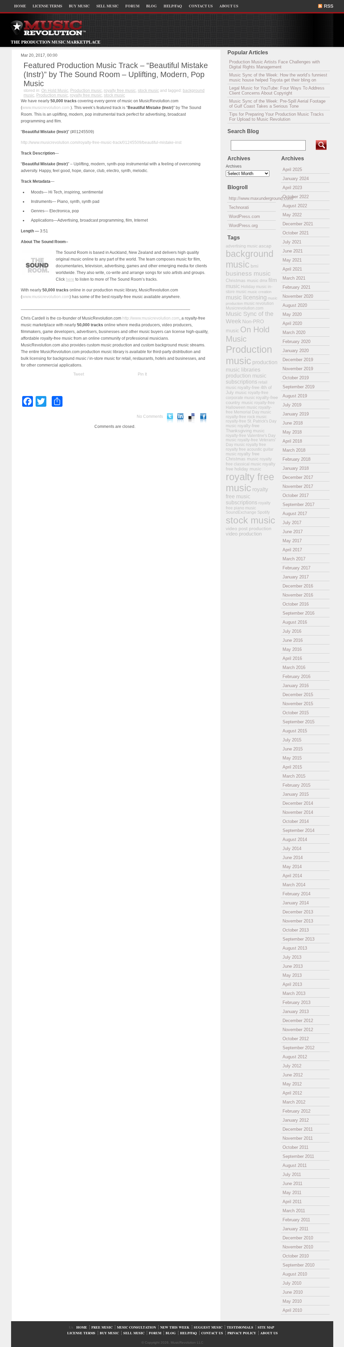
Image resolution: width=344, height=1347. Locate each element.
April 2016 (292, 658)
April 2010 (292, 1310)
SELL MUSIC (107, 6)
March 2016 (294, 667)
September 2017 (298, 504)
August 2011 (295, 1165)
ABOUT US (228, 6)
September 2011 (298, 1156)
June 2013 (293, 966)
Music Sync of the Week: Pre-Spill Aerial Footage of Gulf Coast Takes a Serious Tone (277, 104)
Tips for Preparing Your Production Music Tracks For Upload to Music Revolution (276, 117)
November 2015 (298, 703)
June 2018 (293, 423)
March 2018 (294, 450)
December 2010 (298, 1237)
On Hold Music (54, 90)
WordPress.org (243, 225)
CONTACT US (201, 6)
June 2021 (293, 251)
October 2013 (296, 930)
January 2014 (296, 902)
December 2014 (298, 803)
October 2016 (296, 604)
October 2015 (296, 712)
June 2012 (293, 1074)
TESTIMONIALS (240, 1327)
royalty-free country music (252, 400)
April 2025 (292, 169)
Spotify (263, 512)
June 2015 (293, 748)
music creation (259, 292)
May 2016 (292, 649)
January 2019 (296, 413)
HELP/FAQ (173, 6)
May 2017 (292, 540)
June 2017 (293, 531)
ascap (265, 245)
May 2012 (292, 1083)
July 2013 (292, 957)
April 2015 (292, 767)
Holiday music (254, 286)
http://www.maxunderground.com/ (252, 198)
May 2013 (292, 975)
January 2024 (296, 178)
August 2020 (295, 305)
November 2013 (298, 920)
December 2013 (298, 911)
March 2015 (294, 776)
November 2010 (298, 1246)
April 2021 (292, 269)
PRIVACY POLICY (241, 1333)
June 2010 (293, 1292)
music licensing (246, 297)
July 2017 (292, 522)
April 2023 (292, 187)
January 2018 (296, 468)
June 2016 (293, 640)
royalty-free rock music (246, 416)
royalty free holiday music (250, 466)
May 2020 (292, 314)
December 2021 (298, 223)
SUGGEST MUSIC (208, 1327)
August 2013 (295, 948)
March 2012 (294, 1102)
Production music (86, 90)
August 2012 (295, 1056)
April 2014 (292, 875)
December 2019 (298, 359)
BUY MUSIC (79, 6)
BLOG (151, 6)
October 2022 (296, 196)
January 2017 (296, 576)
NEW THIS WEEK (174, 1327)
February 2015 (296, 785)
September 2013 (298, 939)
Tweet (78, 374)
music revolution (259, 303)
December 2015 (298, 694)
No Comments (150, 416)
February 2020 (296, 341)
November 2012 (298, 1029)
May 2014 (292, 866)
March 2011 (294, 1210)
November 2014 (298, 812)
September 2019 (298, 386)
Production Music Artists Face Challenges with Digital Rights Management (274, 64)
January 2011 (295, 1228)
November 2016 (298, 595)
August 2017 (295, 513)
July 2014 (292, 848)
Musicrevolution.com (244, 308)
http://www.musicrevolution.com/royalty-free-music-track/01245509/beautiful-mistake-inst (101, 142)
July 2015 (292, 739)
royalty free (256, 444)
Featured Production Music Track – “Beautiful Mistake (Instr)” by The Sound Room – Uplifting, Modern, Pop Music (116, 74)
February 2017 (296, 567)
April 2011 (292, 1201)
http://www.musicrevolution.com (150, 318)
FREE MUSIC (102, 1327)
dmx (263, 280)
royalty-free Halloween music (250, 405)
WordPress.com (244, 216)
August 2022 (295, 205)
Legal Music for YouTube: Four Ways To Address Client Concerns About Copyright (277, 91)
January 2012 (296, 1120)
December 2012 (298, 1020)
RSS (328, 6)
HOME (20, 6)
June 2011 (292, 1183)
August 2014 (295, 839)
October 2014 (296, 821)
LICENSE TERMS (47, 6)
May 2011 (292, 1192)
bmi (254, 266)
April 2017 (292, 549)
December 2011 (298, 1129)
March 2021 (294, 278)
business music (248, 273)
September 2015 (298, 721)
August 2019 (295, 395)
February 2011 (296, 1219)
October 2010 (296, 1255)
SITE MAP (266, 1327)
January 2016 (296, 685)
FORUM (132, 6)
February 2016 (296, 676)
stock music (148, 90)
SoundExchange (241, 512)
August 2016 (295, 622)
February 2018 (296, 459)
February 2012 (296, 1111)
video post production (248, 528)
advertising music (242, 246)
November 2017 (298, 486)
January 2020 (296, 350)
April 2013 (292, 984)
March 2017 (294, 558)
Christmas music (242, 280)
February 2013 (296, 1002)
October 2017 (296, 495)
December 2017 (298, 477)
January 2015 (296, 794)
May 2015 (292, 758)
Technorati (239, 207)
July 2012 (292, 1065)
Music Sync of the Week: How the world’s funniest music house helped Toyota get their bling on (278, 77)
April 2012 (292, 1093)
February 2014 (296, 893)
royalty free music (120, 90)
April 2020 (292, 323)
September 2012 (298, 1047)
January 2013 (296, 1011)
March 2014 (294, 884)
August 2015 (295, 730)
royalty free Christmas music (242, 456)
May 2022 (292, 214)
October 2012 (296, 1038)
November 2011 (298, 1138)
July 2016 (292, 631)
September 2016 (298, 613)
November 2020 (298, 296)
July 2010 (292, 1283)
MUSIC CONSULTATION (136, 1327)
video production (244, 534)
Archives (234, 166)
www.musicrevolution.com (46, 107)
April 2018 (292, 441)
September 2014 (298, 830)
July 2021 (292, 241)
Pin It (142, 374)
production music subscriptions (246, 379)
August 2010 (295, 1274)
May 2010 (292, 1301)
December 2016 (298, 585)
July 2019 (292, 404)
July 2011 (292, 1174)
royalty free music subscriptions (247, 496)
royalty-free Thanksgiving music (245, 428)
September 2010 (298, 1265)
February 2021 (296, 287)
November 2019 (298, 368)
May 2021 (292, 260)
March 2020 (294, 332)
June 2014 (293, 857)
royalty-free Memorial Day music (249, 409)
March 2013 (294, 993)
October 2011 (295, 1147)
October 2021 (296, 232)
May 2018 (292, 432)
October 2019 (296, 377)
